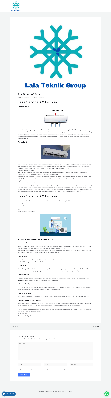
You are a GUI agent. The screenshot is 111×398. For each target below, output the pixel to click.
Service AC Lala (22, 200)
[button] (106, 393)
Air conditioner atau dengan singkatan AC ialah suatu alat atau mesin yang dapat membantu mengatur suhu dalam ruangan (50, 130)
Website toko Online (23, 280)
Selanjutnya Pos (96, 326)
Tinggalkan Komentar (23, 97)
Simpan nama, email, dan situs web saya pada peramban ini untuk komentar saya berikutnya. (44, 370)
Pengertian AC (24, 107)
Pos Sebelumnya (15, 326)
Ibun (36, 97)
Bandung (32, 97)
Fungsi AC (22, 142)
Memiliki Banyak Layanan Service (30, 300)
